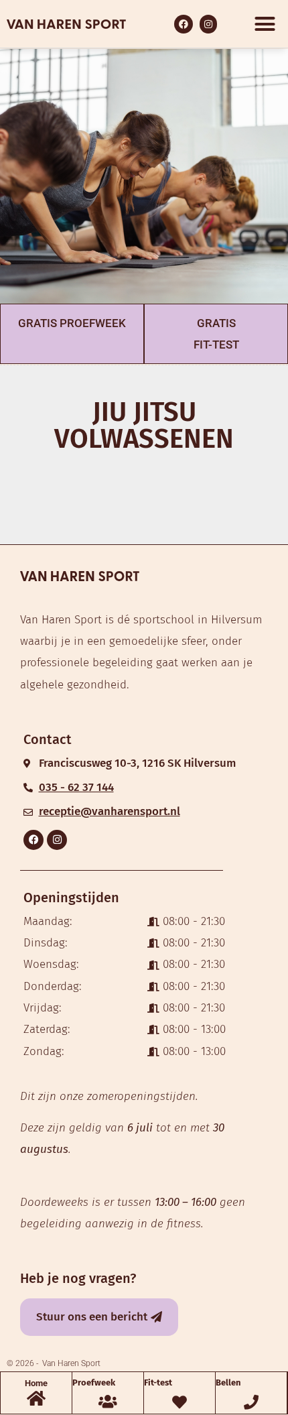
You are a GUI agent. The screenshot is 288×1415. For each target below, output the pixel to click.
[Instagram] (57, 840)
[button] (264, 24)
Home (36, 1383)
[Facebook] (33, 840)
